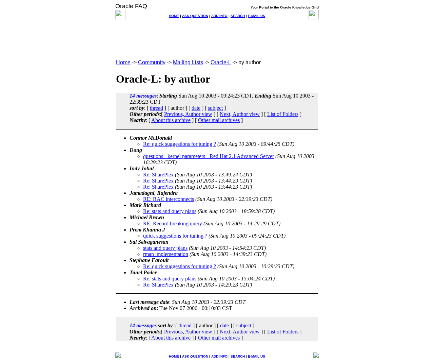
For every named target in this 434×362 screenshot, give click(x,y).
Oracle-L (221, 62)
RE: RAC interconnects (168, 199)
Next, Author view (240, 114)
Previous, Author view (188, 114)
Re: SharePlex (158, 174)
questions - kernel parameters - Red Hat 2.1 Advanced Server (208, 156)
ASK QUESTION (195, 16)
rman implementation (165, 254)
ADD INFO (219, 16)
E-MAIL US (256, 16)
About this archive (171, 120)
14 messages (143, 96)
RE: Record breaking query (172, 223)
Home (123, 62)
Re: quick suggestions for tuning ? (179, 144)
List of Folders (282, 114)
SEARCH (238, 16)
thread (156, 108)
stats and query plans (165, 248)
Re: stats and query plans (169, 211)
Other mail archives (219, 120)
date (196, 108)
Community (151, 62)
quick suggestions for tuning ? (175, 236)
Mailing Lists (188, 62)
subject (215, 108)
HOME (174, 16)
